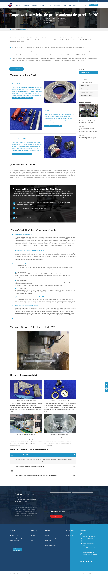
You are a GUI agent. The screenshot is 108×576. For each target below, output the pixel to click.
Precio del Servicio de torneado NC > (53, 125)
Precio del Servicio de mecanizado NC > (22, 154)
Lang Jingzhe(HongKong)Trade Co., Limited (23, 573)
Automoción (48, 540)
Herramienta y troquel (50, 548)
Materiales (26, 5)
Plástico (33, 543)
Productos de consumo (50, 545)
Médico (47, 535)
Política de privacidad (93, 573)
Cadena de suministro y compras (52, 538)
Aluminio (33, 535)
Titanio (32, 533)
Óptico (46, 543)
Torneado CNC (48, 110)
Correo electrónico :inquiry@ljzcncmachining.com (89, 535)
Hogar (13, 29)
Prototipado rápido (85, 85)
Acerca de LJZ (67, 5)
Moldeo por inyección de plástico (89, 88)
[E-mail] (106, 383)
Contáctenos (76, 5)
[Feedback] (106, 390)
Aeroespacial (48, 533)
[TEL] (106, 386)
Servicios (18, 4)
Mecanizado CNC (24, 29)
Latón (32, 540)
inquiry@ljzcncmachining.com (62, 1)
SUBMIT (56, 516)
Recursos (42, 5)
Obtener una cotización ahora (93, 5)
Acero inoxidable (35, 538)
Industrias (34, 5)
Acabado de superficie (86, 95)
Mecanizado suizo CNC (19, 139)
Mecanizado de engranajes (87, 92)
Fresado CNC (16, 84)
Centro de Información (54, 5)
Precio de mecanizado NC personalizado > (22, 97)
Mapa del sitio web (84, 573)
